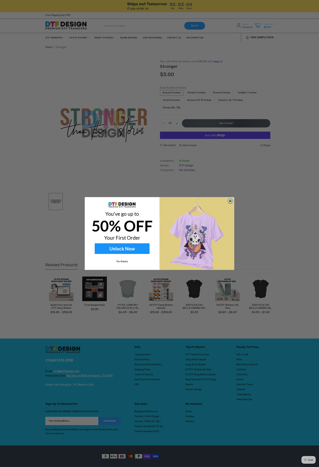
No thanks (122, 261)
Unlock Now (122, 248)
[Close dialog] (230, 201)
